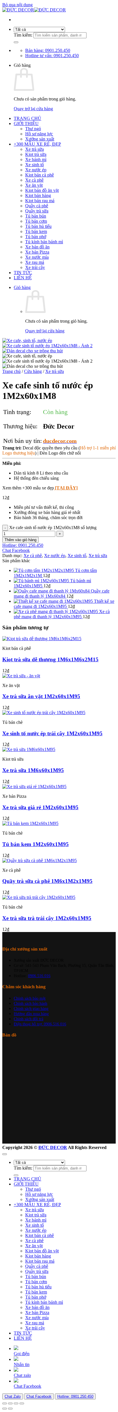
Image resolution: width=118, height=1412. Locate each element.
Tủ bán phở (35, 236)
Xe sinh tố (34, 164)
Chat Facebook (39, 1396)
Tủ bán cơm (36, 221)
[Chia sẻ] (16, 1403)
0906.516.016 (39, 975)
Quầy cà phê (36, 205)
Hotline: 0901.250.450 (75, 1396)
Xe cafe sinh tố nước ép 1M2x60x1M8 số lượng (53, 527)
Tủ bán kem (36, 231)
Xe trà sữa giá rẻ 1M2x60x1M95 (40, 807)
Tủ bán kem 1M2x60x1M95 (35, 844)
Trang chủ (11, 371)
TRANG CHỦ (27, 118)
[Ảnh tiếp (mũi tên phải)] (10, 1408)
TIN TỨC (23, 272)
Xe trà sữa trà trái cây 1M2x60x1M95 (46, 918)
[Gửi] (16, 42)
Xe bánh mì (35, 159)
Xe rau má (34, 262)
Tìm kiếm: (23, 35)
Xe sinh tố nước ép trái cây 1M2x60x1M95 (52, 733)
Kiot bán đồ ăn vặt (42, 190)
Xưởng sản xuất (39, 138)
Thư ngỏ (33, 128)
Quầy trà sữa (36, 210)
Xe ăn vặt (34, 185)
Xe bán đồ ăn (37, 246)
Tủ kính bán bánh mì (44, 241)
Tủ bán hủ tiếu (38, 226)
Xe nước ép (35, 169)
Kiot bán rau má (39, 200)
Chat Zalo (13, 1396)
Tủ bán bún (35, 216)
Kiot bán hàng (38, 195)
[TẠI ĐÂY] (66, 487)
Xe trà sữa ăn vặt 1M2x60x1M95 (41, 696)
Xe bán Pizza (37, 252)
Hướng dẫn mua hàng (31, 1013)
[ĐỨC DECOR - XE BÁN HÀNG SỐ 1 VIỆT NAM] (34, 9)
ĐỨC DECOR (52, 1147)
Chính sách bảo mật (30, 998)
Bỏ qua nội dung (17, 4)
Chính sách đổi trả (28, 1019)
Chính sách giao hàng (31, 1008)
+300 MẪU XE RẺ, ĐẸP (37, 144)
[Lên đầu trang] (4, 1154)
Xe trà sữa (34, 149)
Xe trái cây (35, 267)
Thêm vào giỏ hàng (20, 540)
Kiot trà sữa (35, 154)
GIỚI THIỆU (26, 123)
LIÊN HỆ (23, 277)
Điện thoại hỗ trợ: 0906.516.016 (40, 1024)
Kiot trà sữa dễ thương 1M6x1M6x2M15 (50, 659)
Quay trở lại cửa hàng (33, 108)
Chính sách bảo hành (30, 1003)
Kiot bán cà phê (39, 174)
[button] (22, 287)
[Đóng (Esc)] (21, 1403)
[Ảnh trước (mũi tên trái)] (4, 1408)
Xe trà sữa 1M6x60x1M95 (33, 770)
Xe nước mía (37, 257)
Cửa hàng (33, 371)
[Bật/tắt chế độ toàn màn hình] (10, 1403)
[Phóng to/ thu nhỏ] (4, 1403)
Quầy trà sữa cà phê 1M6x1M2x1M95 (47, 881)
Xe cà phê (34, 180)
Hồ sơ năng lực (39, 133)
